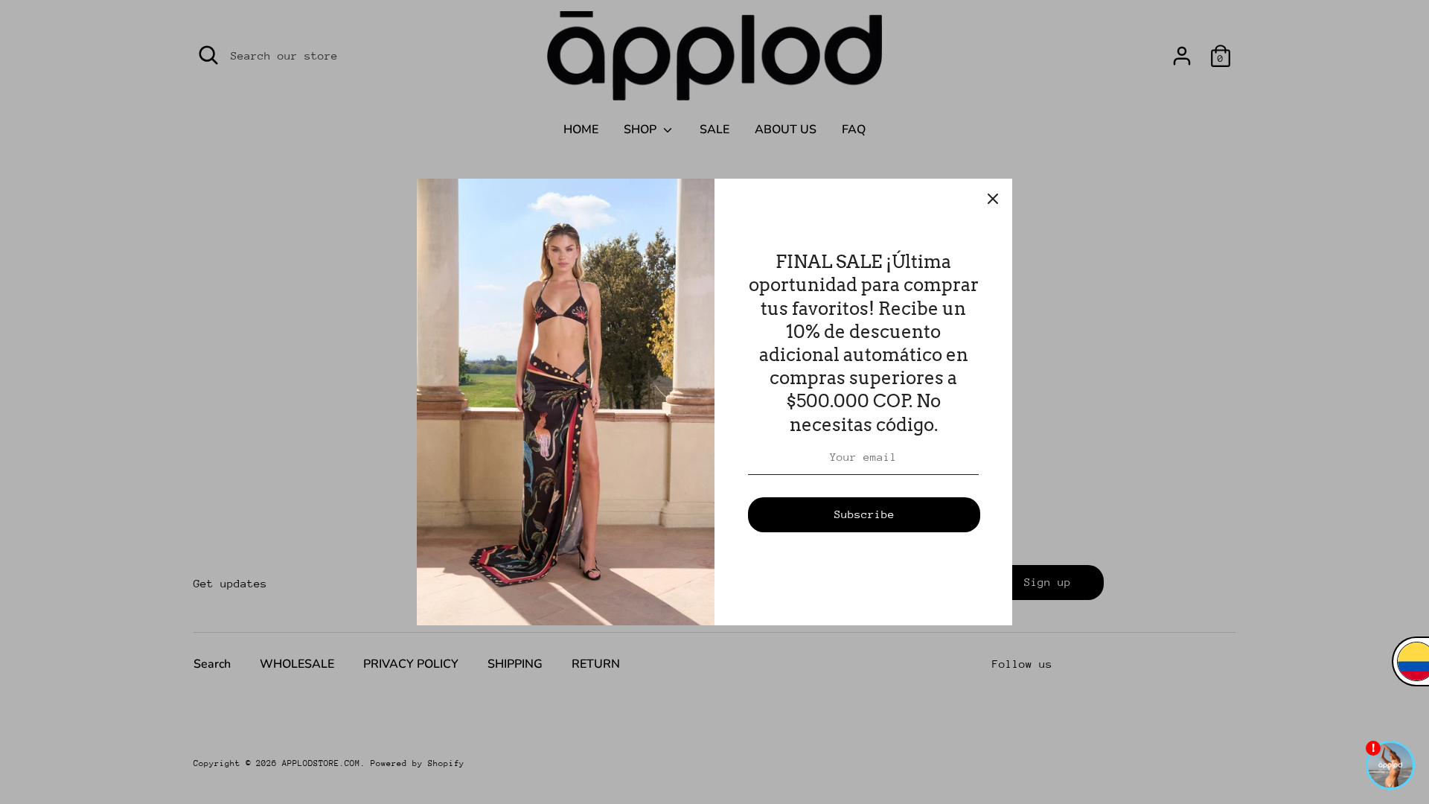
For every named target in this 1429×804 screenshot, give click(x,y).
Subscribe (864, 514)
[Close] (992, 198)
